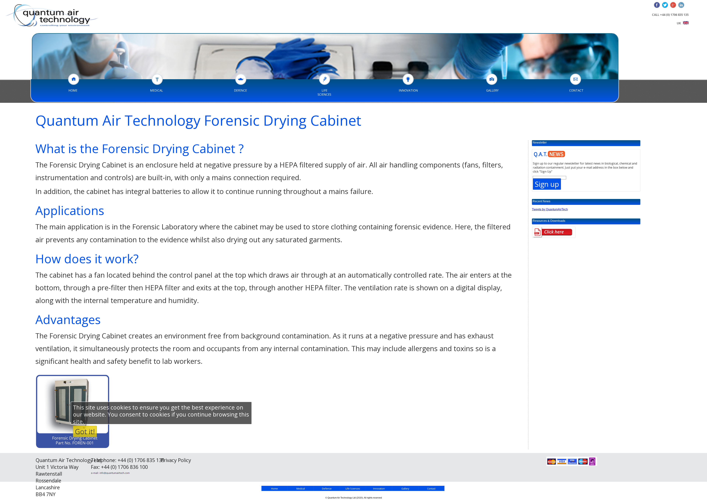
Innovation (379, 488)
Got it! (85, 431)
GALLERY (492, 90)
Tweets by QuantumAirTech (550, 209)
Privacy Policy (176, 460)
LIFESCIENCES (324, 92)
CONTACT (576, 90)
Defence (327, 488)
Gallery (405, 488)
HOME (72, 90)
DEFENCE (240, 90)
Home (274, 488)
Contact (431, 488)
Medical (300, 488)
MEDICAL (156, 90)
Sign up (547, 184)
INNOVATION (408, 90)
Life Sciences (353, 488)
